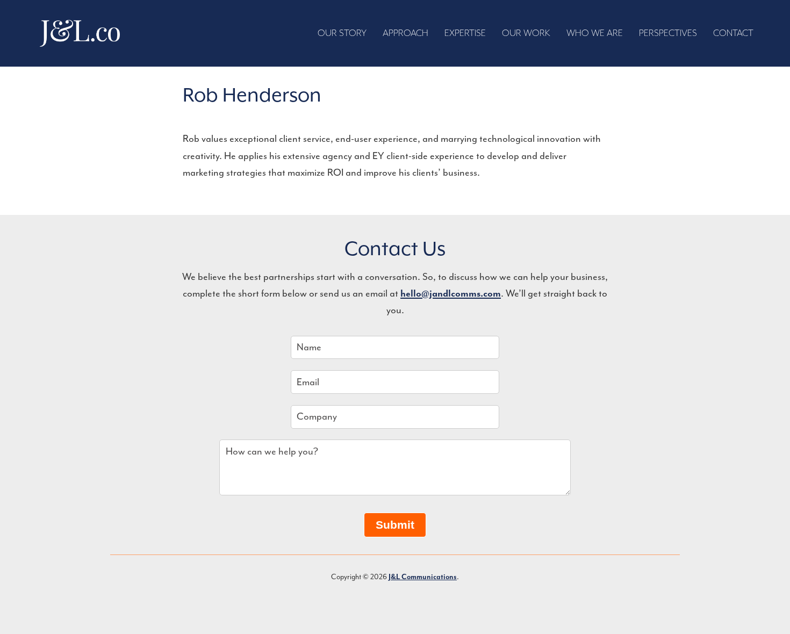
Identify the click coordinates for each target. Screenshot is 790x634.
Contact (733, 33)
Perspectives (668, 33)
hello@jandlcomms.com (450, 293)
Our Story (342, 33)
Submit (395, 524)
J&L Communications (80, 33)
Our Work (526, 33)
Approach (405, 33)
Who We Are (594, 33)
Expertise (465, 33)
